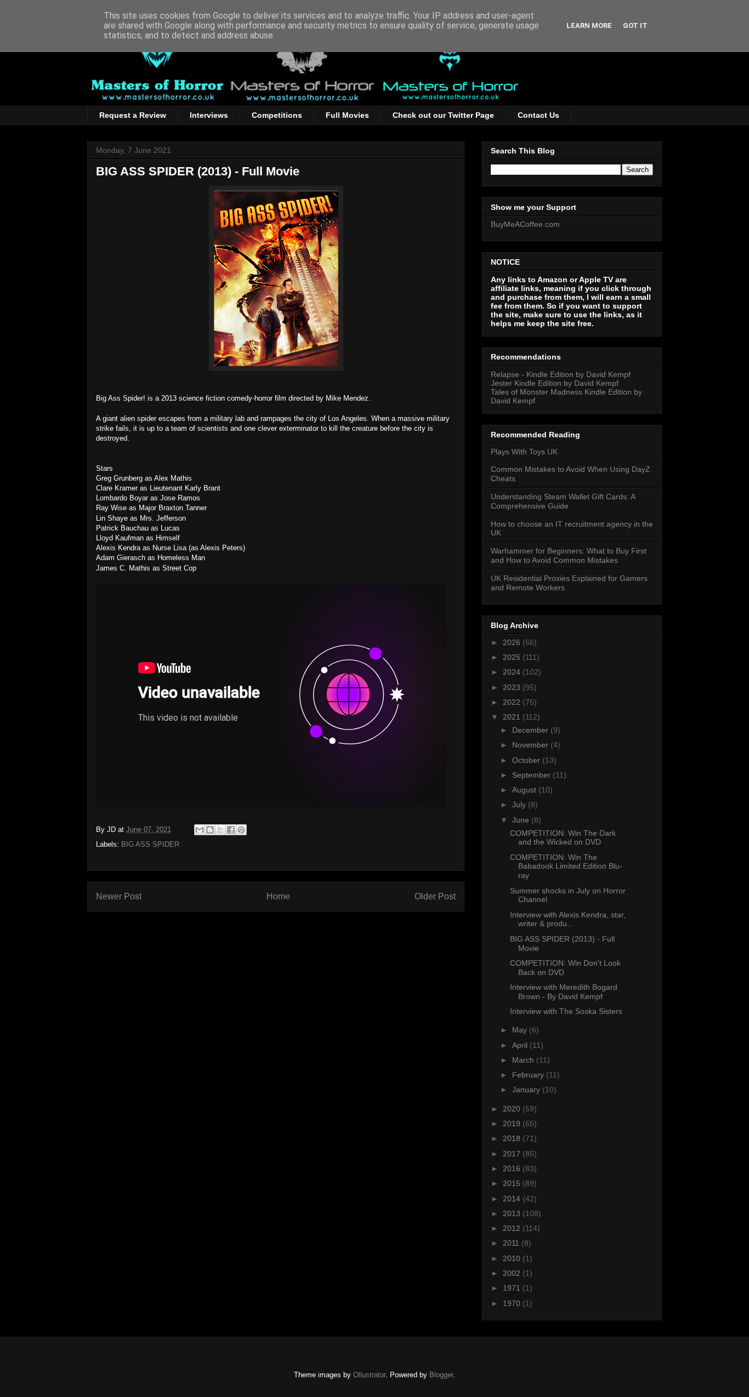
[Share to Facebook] (230, 829)
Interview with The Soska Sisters (566, 1011)
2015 (513, 1183)
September (532, 775)
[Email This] (199, 829)
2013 (513, 1213)
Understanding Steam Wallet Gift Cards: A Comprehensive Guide (563, 501)
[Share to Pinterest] (241, 829)
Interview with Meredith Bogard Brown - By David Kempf (563, 992)
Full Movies (347, 115)
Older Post (435, 896)
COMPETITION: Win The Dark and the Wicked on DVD (563, 838)
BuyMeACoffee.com (525, 224)
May (520, 1029)
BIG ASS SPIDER (150, 844)
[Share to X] (220, 829)
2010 (513, 1258)
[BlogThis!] (210, 829)
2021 (513, 716)
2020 (513, 1108)
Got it (635, 25)
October (527, 760)
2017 (513, 1153)
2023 (513, 687)
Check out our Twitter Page (443, 115)
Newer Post (118, 896)
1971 (513, 1288)
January (527, 1089)
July (520, 804)
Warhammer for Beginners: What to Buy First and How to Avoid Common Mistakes (568, 555)
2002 (513, 1273)
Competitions (277, 115)
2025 (513, 657)
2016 (513, 1168)
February (529, 1074)
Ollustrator (369, 1375)
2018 (513, 1138)
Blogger (441, 1375)
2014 (513, 1198)
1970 (513, 1303)
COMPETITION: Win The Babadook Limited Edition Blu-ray (566, 866)
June (521, 820)
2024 (513, 672)
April (521, 1045)
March (524, 1060)
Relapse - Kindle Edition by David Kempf (561, 374)
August (525, 789)
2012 (513, 1228)
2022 (513, 702)
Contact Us (538, 115)
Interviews (209, 115)
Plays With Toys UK (524, 451)
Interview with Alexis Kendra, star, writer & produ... (568, 919)
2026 (513, 642)
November (531, 744)
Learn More (589, 25)
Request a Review (132, 115)
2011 (512, 1243)
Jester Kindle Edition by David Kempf (555, 383)
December (531, 730)
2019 (513, 1123)
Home (278, 896)
